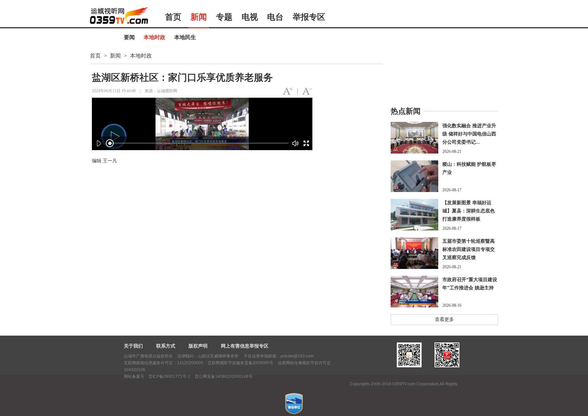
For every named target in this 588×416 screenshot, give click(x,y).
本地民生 (185, 37)
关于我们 (133, 346)
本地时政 (154, 37)
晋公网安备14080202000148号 (223, 376)
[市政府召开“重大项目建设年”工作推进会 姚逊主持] (414, 291)
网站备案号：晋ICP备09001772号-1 (157, 376)
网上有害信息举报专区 (244, 346)
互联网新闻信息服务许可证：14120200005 (163, 363)
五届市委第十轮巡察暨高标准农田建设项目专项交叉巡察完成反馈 (468, 249)
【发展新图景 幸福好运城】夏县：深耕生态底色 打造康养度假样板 (468, 211)
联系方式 (165, 346)
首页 (173, 17)
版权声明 (198, 346)
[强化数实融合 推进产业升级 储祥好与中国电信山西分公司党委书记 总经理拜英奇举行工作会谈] (414, 138)
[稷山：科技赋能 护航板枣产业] (414, 176)
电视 (250, 17)
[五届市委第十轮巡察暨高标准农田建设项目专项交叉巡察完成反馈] (414, 253)
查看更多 (444, 319)
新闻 (199, 17)
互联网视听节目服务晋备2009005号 (240, 363)
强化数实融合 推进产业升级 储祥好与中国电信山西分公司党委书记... (469, 134)
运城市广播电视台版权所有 (148, 356)
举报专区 (309, 17)
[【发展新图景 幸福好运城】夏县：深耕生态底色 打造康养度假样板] (414, 214)
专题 (224, 17)
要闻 (129, 37)
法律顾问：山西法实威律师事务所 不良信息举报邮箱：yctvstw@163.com (245, 356)
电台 (275, 17)
